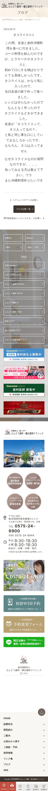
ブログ (7, 764)
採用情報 (8, 752)
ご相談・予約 (10, 747)
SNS (6, 770)
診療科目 (8, 724)
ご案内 (7, 735)
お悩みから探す (12, 741)
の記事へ (25, 200)
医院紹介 (8, 729)
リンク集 (8, 758)
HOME (7, 718)
